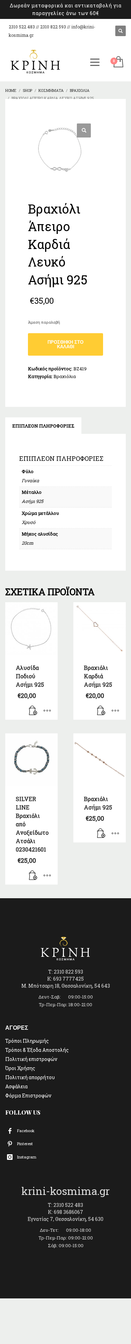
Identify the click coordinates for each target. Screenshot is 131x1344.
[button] (84, 130)
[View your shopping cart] (118, 62)
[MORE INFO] (47, 711)
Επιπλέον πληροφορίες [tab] (43, 426)
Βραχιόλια (64, 376)
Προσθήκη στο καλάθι (65, 344)
